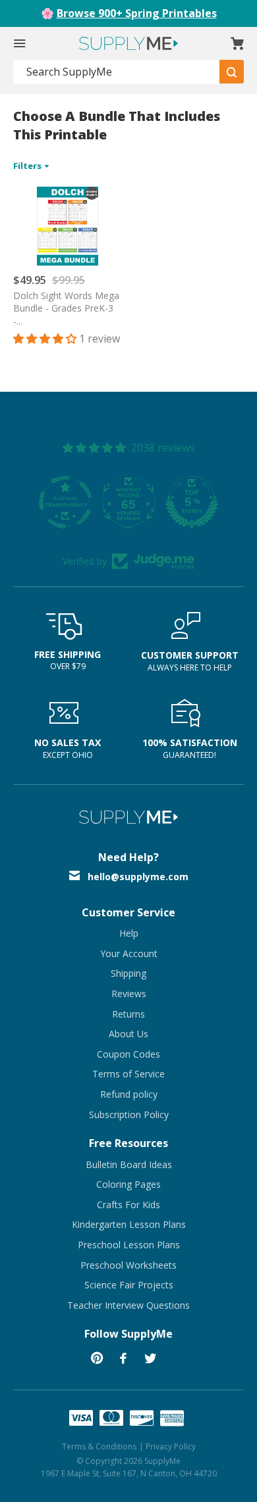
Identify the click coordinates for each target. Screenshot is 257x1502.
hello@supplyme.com (138, 876)
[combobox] (116, 72)
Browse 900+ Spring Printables (137, 13)
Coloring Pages (128, 1184)
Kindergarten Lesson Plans (129, 1224)
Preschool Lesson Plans (129, 1244)
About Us (128, 1033)
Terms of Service (128, 1074)
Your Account (128, 953)
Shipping (128, 973)
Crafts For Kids (128, 1204)
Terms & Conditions (99, 1446)
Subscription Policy (129, 1114)
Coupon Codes (128, 1054)
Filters (28, 166)
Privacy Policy (171, 1446)
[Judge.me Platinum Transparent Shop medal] (65, 502)
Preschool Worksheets (128, 1265)
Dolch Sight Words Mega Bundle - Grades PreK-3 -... (66, 308)
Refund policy (128, 1094)
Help (128, 933)
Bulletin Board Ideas (129, 1164)
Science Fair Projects (128, 1285)
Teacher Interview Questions (128, 1305)
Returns (128, 1014)
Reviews (128, 993)
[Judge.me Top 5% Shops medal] (191, 502)
